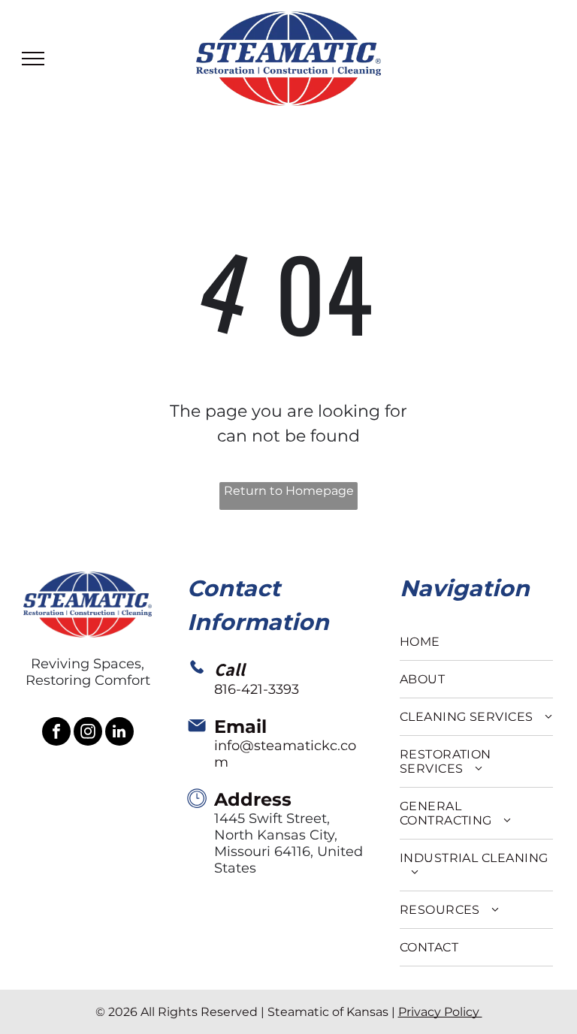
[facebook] (56, 733)
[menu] (33, 58)
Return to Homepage (289, 491)
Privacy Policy (440, 1012)
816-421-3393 (256, 689)
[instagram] (88, 733)
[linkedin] (119, 733)
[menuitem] (476, 642)
